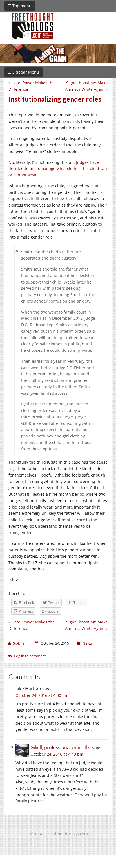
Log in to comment (30, 655)
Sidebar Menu (25, 72)
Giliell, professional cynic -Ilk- (60, 747)
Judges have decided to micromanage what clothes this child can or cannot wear (57, 169)
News (87, 643)
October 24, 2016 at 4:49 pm (56, 754)
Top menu (21, 5)
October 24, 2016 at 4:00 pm (41, 695)
